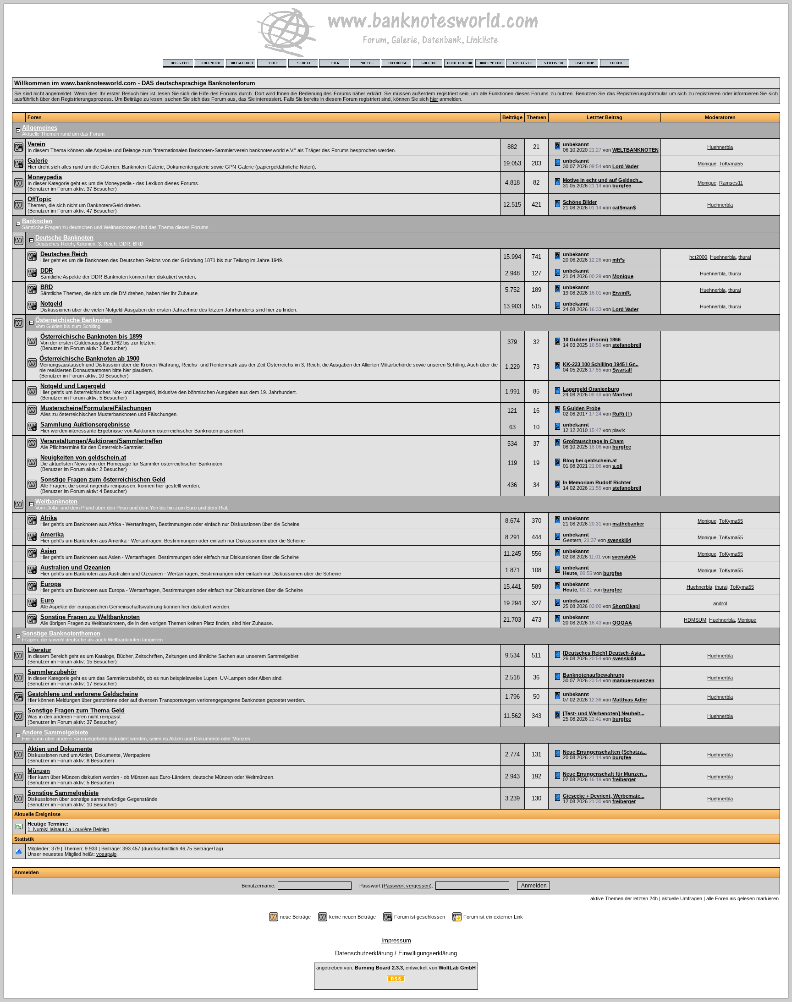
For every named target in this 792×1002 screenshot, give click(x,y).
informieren (746, 93)
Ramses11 (731, 183)
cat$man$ (624, 207)
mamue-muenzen (633, 680)
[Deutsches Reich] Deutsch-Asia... (604, 653)
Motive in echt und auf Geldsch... (603, 180)
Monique (707, 163)
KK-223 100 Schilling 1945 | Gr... (600, 364)
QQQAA (622, 622)
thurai (744, 257)
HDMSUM (695, 620)
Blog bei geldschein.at (590, 460)
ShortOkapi (626, 606)
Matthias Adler (629, 699)
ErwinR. (621, 293)
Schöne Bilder (580, 202)
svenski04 (619, 540)
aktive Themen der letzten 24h (624, 898)
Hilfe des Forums (218, 93)
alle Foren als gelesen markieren (742, 898)
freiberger (624, 779)
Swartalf (622, 369)
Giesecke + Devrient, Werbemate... (603, 796)
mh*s (618, 260)
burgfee (621, 185)
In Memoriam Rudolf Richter (597, 482)
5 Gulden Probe (581, 408)
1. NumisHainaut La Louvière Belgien (68, 829)
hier (434, 99)
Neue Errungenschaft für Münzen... (605, 774)
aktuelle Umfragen (682, 898)
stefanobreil (626, 345)
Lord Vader (625, 166)
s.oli (617, 466)
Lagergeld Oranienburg (591, 389)
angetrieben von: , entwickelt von (396, 967)
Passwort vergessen (407, 885)
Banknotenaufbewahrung (594, 675)
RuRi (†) (622, 413)
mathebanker (628, 523)
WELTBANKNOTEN (635, 150)
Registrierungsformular (641, 93)
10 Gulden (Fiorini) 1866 (592, 339)
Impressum (396, 940)
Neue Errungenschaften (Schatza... (605, 752)
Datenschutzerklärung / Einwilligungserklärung (396, 953)
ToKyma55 (731, 163)
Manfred (622, 394)
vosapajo (106, 854)
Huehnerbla (720, 147)
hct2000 (698, 257)
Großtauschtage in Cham (593, 441)
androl (720, 603)
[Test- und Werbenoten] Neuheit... (603, 713)
